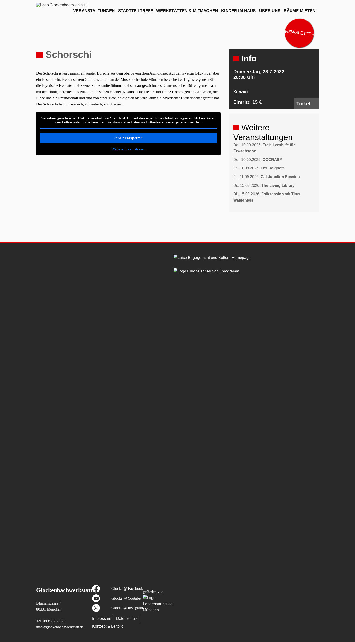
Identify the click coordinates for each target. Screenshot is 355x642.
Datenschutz (127, 618)
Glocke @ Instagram (127, 608)
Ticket (303, 103)
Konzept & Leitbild (108, 626)
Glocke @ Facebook (127, 588)
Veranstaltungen (94, 10)
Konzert (240, 92)
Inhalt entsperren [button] (128, 138)
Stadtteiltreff (135, 10)
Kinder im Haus (238, 10)
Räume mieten (299, 10)
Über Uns (269, 10)
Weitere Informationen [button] (129, 149)
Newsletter (300, 33)
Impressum (101, 618)
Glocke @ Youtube (126, 598)
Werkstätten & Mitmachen (187, 10)
